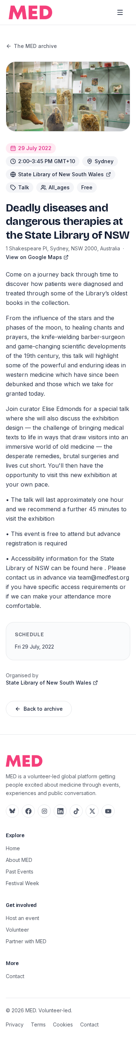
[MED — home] (30, 12)
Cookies (63, 1024)
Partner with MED (26, 941)
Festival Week (22, 883)
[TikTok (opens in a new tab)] (76, 811)
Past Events (19, 871)
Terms (38, 1024)
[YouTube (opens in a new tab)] (108, 811)
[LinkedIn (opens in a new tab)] (60, 811)
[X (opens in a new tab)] (92, 811)
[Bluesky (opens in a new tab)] (12, 811)
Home (13, 848)
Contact (15, 976)
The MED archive (35, 46)
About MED (19, 860)
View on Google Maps (34, 257)
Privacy (15, 1024)
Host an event (22, 918)
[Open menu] (120, 12)
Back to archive (43, 709)
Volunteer (17, 930)
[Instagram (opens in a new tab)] (44, 811)
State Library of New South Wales (61, 174)
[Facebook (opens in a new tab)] (28, 811)
